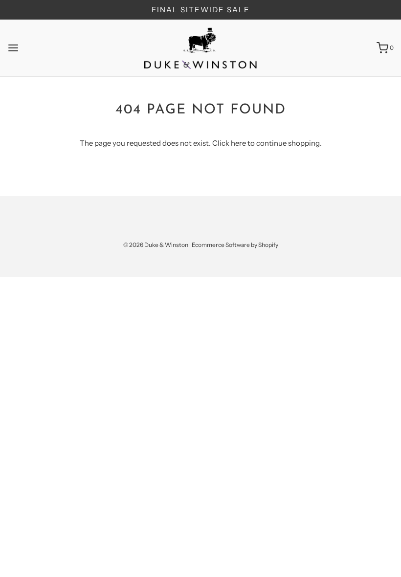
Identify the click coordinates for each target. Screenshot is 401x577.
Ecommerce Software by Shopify (235, 244)
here (238, 143)
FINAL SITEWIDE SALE (201, 9)
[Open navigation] (13, 48)
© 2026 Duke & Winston (155, 244)
